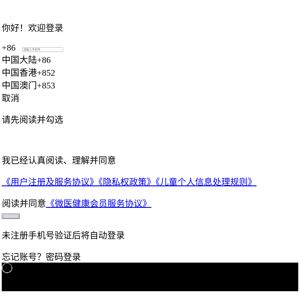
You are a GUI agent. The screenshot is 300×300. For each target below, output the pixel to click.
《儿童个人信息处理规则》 (206, 182)
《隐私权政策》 (126, 182)
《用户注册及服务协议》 (50, 182)
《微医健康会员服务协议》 (98, 204)
